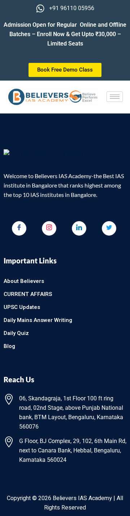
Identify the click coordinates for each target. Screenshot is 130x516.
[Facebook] (19, 228)
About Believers (24, 281)
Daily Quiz (16, 333)
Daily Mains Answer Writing (38, 320)
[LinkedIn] (79, 228)
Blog (9, 346)
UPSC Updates (22, 307)
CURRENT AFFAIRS (28, 294)
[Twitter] (109, 228)
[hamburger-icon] (115, 96)
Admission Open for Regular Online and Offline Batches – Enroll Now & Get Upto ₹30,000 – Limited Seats (65, 34)
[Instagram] (49, 228)
